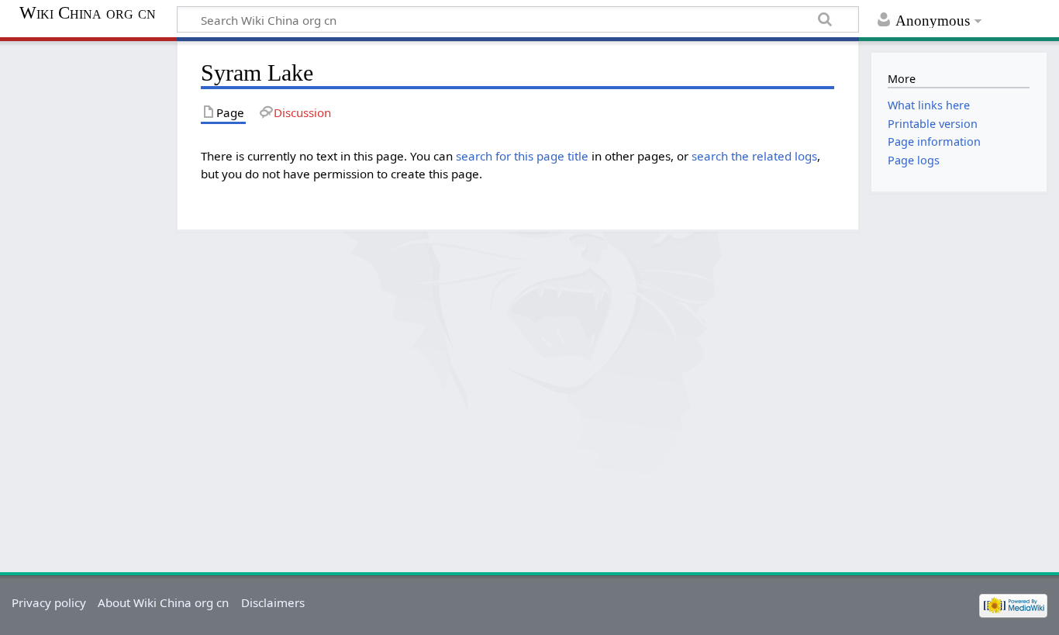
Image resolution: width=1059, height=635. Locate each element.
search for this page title (522, 156)
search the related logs (754, 156)
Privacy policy (49, 602)
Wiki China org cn (87, 13)
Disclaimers (273, 602)
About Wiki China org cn (163, 602)
